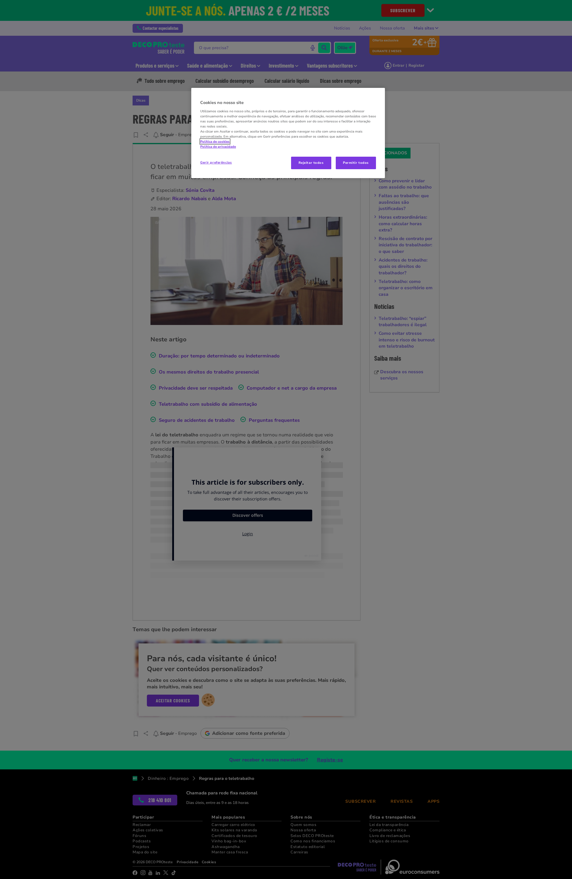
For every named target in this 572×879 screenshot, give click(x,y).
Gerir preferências (216, 162)
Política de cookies (215, 141)
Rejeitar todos (311, 162)
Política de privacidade (218, 146)
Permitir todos (356, 162)
